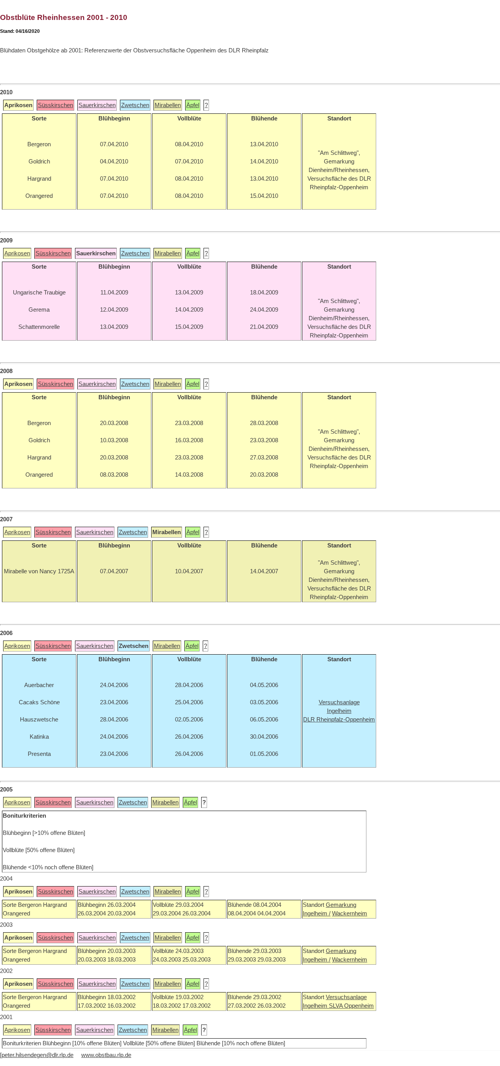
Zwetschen (135, 105)
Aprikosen (17, 253)
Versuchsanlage (346, 997)
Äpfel (192, 105)
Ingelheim (316, 1006)
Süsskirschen (55, 105)
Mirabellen (168, 105)
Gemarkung (341, 905)
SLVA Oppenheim (351, 1006)
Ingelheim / (316, 913)
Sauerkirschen (97, 105)
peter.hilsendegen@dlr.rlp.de (37, 1055)
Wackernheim (349, 913)
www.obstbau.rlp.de (106, 1055)
